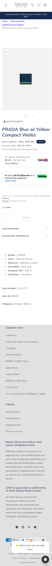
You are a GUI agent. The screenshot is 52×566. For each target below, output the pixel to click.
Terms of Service (14, 431)
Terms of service (19, 558)
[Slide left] (19, 115)
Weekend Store (14, 354)
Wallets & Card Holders (13, 24)
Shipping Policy (13, 425)
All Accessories (17, 21)
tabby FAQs (11, 367)
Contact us (11, 335)
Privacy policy (37, 554)
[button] (6, 5)
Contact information (27, 562)
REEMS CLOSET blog (16, 380)
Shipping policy (35, 558)
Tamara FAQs (12, 374)
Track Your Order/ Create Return (22, 341)
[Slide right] (32, 115)
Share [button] (8, 207)
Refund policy (23, 554)
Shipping (5, 201)
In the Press (12, 387)
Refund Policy (13, 418)
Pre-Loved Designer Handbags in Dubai (26, 393)
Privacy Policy (12, 412)
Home (5, 21)
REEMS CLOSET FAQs (17, 361)
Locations (10, 348)
